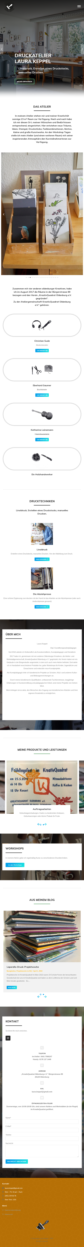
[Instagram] (8, 1038)
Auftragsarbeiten (42, 809)
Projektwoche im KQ (24, 971)
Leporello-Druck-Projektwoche (23, 966)
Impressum (9, 1214)
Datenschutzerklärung (12, 1210)
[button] (26, 277)
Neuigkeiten (11, 971)
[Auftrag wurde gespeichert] (42, 787)
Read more (12, 987)
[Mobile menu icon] (79, 6)
